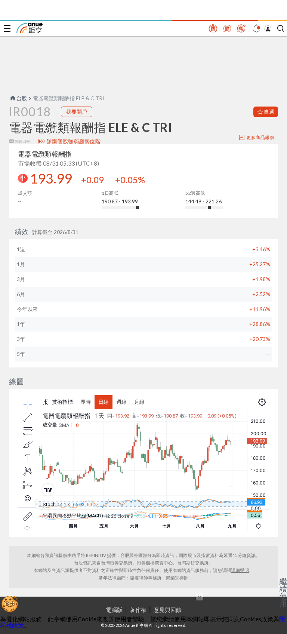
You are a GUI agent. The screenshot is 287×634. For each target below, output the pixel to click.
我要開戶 (76, 111)
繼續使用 (283, 592)
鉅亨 (29, 28)
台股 (21, 98)
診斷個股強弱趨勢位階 (74, 141)
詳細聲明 (240, 570)
